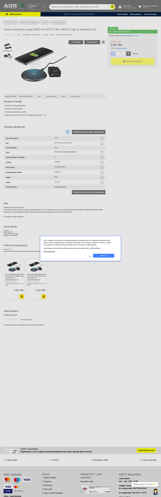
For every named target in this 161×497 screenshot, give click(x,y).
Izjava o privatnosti (49, 251)
